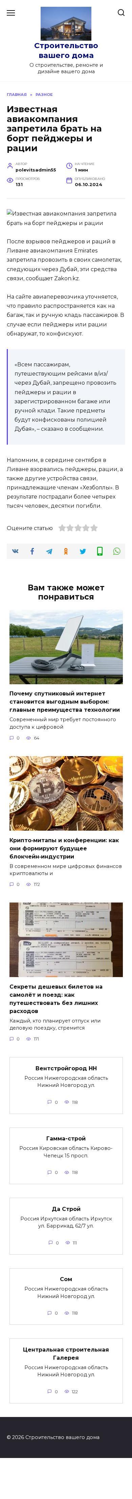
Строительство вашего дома (66, 50)
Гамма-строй (66, 1138)
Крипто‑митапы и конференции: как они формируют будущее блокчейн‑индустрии (64, 848)
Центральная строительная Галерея (66, 1353)
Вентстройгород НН (66, 1068)
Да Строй (66, 1209)
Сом (66, 1279)
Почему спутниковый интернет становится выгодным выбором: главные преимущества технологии (64, 701)
